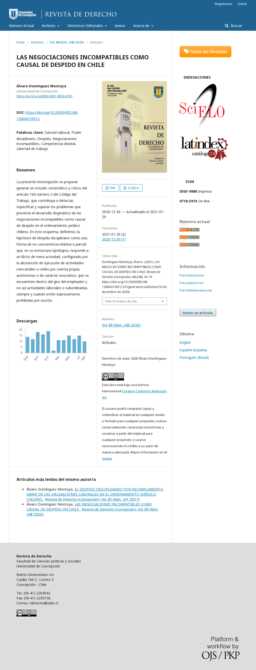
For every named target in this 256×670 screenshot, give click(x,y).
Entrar (242, 3)
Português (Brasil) (194, 357)
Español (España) (193, 350)
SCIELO (133, 188)
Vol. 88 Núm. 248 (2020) (67, 42)
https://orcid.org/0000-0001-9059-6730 (44, 96)
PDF (112, 188)
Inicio (20, 42)
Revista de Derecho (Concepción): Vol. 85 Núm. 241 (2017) (92, 499)
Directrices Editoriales (86, 25)
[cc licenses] (26, 615)
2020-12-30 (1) (114, 239)
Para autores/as (192, 282)
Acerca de (141, 25)
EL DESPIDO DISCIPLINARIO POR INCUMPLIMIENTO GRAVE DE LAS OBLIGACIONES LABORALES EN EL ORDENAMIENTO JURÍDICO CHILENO (94, 494)
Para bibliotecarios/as (196, 290)
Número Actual (21, 25)
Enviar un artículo (198, 312)
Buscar (236, 25)
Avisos (120, 25)
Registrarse (223, 3)
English (185, 342)
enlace (107, 458)
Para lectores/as (192, 275)
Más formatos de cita (121, 301)
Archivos (49, 25)
